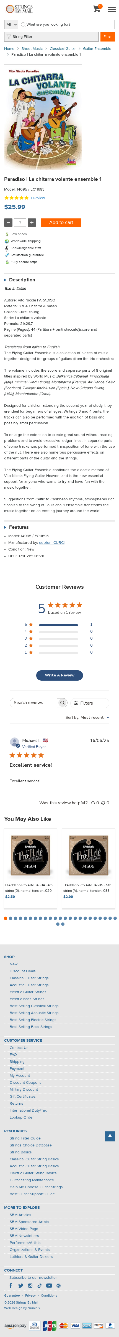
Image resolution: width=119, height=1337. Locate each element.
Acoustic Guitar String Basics (34, 1166)
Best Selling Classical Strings (34, 1006)
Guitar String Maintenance (32, 1180)
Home (9, 49)
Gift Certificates (23, 1097)
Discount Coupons (26, 1083)
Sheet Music (32, 49)
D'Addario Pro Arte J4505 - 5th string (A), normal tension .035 (87, 888)
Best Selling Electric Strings (33, 1020)
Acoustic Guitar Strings (29, 985)
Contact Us (19, 1048)
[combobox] (87, 717)
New (13, 964)
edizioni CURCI (51, 543)
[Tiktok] (39, 1286)
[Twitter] (21, 1286)
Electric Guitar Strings (28, 992)
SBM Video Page (24, 1229)
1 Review (37, 198)
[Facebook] (11, 1286)
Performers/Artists (25, 1243)
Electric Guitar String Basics (33, 1173)
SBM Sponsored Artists (29, 1222)
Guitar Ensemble (97, 49)
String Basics (21, 1152)
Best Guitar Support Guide (32, 1194)
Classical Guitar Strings (29, 978)
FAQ (13, 1055)
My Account (20, 1076)
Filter (108, 36)
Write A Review (59, 675)
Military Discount (24, 1090)
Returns (16, 1103)
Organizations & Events (30, 1250)
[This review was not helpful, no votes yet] (103, 803)
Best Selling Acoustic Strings (34, 1013)
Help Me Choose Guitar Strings (36, 1187)
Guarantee (12, 1295)
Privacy (30, 1295)
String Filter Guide (25, 1138)
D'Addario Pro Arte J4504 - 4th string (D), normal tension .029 (29, 888)
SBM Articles (20, 1215)
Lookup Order (22, 1117)
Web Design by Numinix (22, 1308)
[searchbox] (33, 702)
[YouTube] (49, 1286)
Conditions (49, 1295)
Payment (17, 1069)
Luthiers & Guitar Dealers (31, 1257)
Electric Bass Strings (27, 999)
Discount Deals (23, 971)
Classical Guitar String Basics (34, 1159)
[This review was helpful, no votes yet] (93, 803)
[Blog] (58, 1286)
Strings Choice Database (31, 1145)
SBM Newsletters (24, 1236)
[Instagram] (30, 1286)
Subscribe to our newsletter (33, 1278)
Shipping (17, 1062)
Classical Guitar (63, 49)
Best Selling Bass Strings (31, 1027)
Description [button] (22, 280)
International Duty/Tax (28, 1110)
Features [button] (19, 527)
